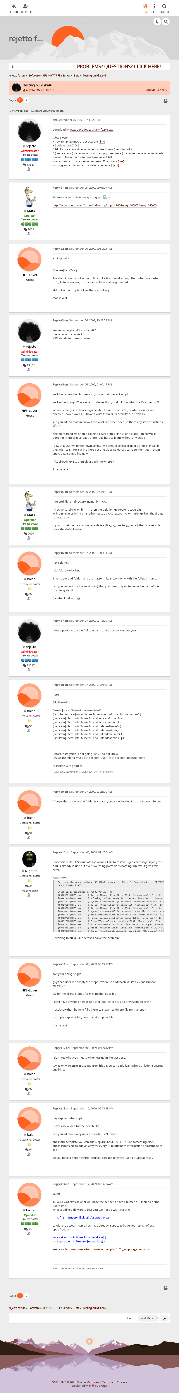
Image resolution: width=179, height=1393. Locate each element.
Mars (31, 210)
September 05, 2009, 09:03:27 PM (82, 187)
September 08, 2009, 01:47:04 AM (83, 852)
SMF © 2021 (68, 1382)
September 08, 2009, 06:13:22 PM (83, 964)
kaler (31, 579)
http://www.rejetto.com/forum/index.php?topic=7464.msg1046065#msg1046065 (105, 205)
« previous (152, 90)
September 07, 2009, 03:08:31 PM (82, 553)
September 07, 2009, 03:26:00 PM (82, 792)
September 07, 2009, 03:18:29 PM (82, 621)
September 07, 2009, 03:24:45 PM (82, 685)
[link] (102, 141)
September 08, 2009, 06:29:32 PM (83, 1048)
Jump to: (132, 1318)
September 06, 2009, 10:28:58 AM (82, 320)
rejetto (30, 90)
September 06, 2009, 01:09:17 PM (82, 384)
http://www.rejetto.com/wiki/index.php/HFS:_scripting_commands (108, 1249)
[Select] (63, 877)
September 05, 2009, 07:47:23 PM (76, 120)
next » (163, 90)
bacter (31, 1210)
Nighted (31, 870)
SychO (103, 1386)
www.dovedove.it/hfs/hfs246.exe (92, 129)
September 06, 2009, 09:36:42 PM (82, 492)
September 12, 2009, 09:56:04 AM (83, 1184)
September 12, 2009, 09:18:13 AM (83, 1108)
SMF (55, 1382)
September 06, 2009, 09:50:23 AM (82, 249)
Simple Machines (88, 1382)
